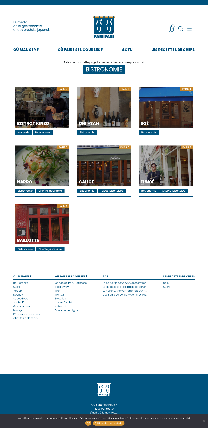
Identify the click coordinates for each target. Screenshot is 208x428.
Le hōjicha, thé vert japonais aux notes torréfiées (133, 291)
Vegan (17, 291)
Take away (62, 287)
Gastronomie (21, 306)
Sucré (166, 287)
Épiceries (60, 298)
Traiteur (60, 295)
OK (88, 423)
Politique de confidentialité (109, 423)
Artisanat (60, 306)
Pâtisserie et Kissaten (26, 314)
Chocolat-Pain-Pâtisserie (71, 283)
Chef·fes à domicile (25, 318)
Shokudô (19, 302)
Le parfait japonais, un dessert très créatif (129, 283)
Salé (166, 283)
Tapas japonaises (111, 191)
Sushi (16, 287)
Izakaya (18, 310)
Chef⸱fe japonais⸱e (50, 191)
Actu (127, 49)
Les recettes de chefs (173, 49)
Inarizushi (23, 132)
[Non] (204, 421)
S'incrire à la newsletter (104, 412)
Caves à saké (63, 302)
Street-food (20, 298)
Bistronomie (42, 132)
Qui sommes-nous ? (104, 405)
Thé (57, 291)
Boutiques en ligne (66, 310)
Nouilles (18, 295)
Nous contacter (104, 409)
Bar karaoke (20, 283)
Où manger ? (26, 49)
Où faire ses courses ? (80, 49)
